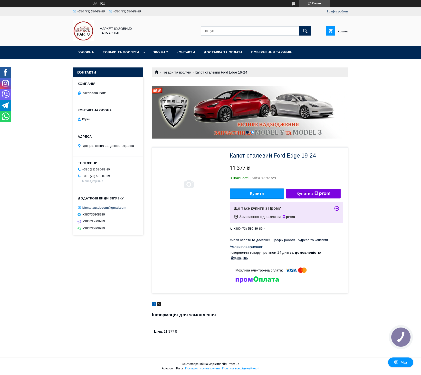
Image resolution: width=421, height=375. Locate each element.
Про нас (160, 52)
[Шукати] (305, 31)
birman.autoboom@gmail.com (104, 207)
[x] (159, 305)
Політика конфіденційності (240, 368)
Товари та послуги (121, 52)
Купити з (305, 193)
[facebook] (154, 305)
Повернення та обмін (271, 52)
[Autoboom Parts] (83, 40)
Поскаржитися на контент (202, 368)
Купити (257, 193)
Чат (404, 362)
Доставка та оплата (223, 52)
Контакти (186, 52)
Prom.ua (233, 364)
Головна (85, 52)
